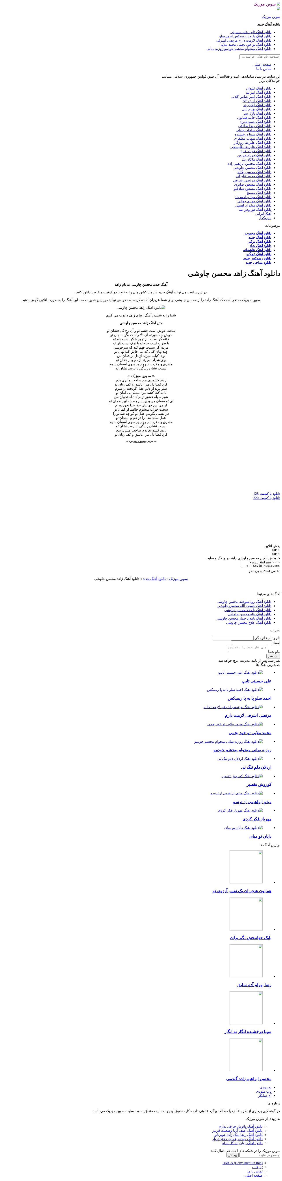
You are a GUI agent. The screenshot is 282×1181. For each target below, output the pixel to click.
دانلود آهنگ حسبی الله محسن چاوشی (244, 606)
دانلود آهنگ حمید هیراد (255, 122)
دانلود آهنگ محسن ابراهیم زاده (249, 163)
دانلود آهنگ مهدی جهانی (254, 201)
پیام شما (273, 652)
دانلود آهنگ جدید (260, 237)
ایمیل (276, 642)
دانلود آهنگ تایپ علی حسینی (250, 32)
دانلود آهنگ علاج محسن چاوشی (248, 622)
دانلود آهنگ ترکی (259, 241)
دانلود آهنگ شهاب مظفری (252, 138)
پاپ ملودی (263, 1091)
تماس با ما (263, 69)
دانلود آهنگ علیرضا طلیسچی (250, 147)
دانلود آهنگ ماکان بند (256, 159)
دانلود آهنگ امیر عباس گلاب (251, 97)
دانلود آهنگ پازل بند (257, 113)
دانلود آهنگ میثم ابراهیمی (253, 205)
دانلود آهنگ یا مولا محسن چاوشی (247, 610)
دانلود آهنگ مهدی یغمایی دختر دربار (237, 1139)
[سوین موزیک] (278, 4)
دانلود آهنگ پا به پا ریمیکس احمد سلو (245, 36)
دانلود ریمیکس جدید (257, 258)
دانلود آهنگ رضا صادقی (254, 126)
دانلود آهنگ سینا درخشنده (253, 134)
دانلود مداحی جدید (258, 262)
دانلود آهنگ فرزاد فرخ (255, 151)
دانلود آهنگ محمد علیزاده (253, 176)
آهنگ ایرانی (263, 214)
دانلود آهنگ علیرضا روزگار (252, 142)
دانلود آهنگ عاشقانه (257, 250)
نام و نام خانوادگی (267, 638)
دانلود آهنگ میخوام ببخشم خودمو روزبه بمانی (239, 49)
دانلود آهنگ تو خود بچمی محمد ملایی (245, 44)
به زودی (265, 1087)
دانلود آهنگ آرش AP (257, 101)
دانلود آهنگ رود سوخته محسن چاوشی (244, 601)
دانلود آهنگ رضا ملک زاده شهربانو (239, 1135)
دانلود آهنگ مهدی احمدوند (253, 197)
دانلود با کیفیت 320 (266, 498)
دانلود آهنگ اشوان (258, 88)
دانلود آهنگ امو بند (258, 92)
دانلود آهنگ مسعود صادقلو (252, 188)
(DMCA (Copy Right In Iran (243, 1163)
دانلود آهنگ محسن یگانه (254, 172)
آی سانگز (264, 1095)
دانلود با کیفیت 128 (266, 493)
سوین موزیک (271, 16)
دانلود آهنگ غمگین (258, 254)
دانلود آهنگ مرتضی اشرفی (252, 180)
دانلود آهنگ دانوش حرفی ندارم (241, 1126)
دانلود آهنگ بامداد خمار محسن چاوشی (244, 618)
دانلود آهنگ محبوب (258, 233)
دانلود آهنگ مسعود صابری (252, 184)
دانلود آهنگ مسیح (259, 193)
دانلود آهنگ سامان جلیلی (253, 130)
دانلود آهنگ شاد (260, 246)
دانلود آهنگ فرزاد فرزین (254, 155)
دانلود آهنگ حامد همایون (254, 117)
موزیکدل (265, 218)
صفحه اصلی (262, 64)
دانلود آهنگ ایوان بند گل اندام (242, 1143)
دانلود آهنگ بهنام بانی (256, 109)
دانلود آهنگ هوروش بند (255, 209)
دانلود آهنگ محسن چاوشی (252, 168)
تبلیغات (257, 1167)
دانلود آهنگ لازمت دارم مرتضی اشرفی (243, 40)
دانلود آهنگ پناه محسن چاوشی (249, 614)
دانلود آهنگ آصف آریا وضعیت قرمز (237, 1130)
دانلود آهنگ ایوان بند (257, 105)
